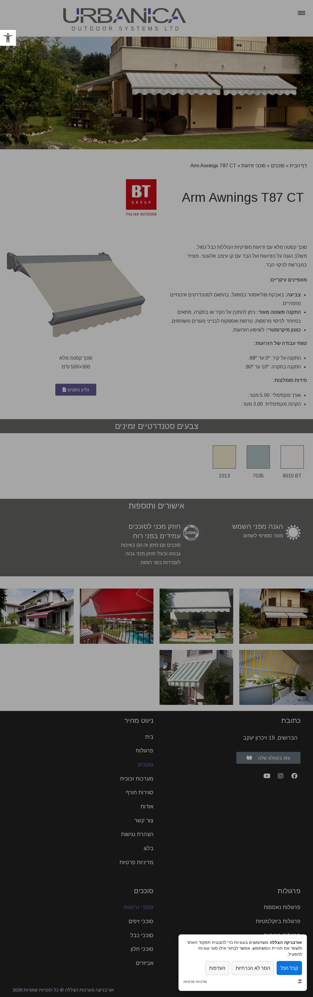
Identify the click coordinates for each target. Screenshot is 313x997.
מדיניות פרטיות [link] (195, 982)
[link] (8, 38)
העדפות (217, 968)
